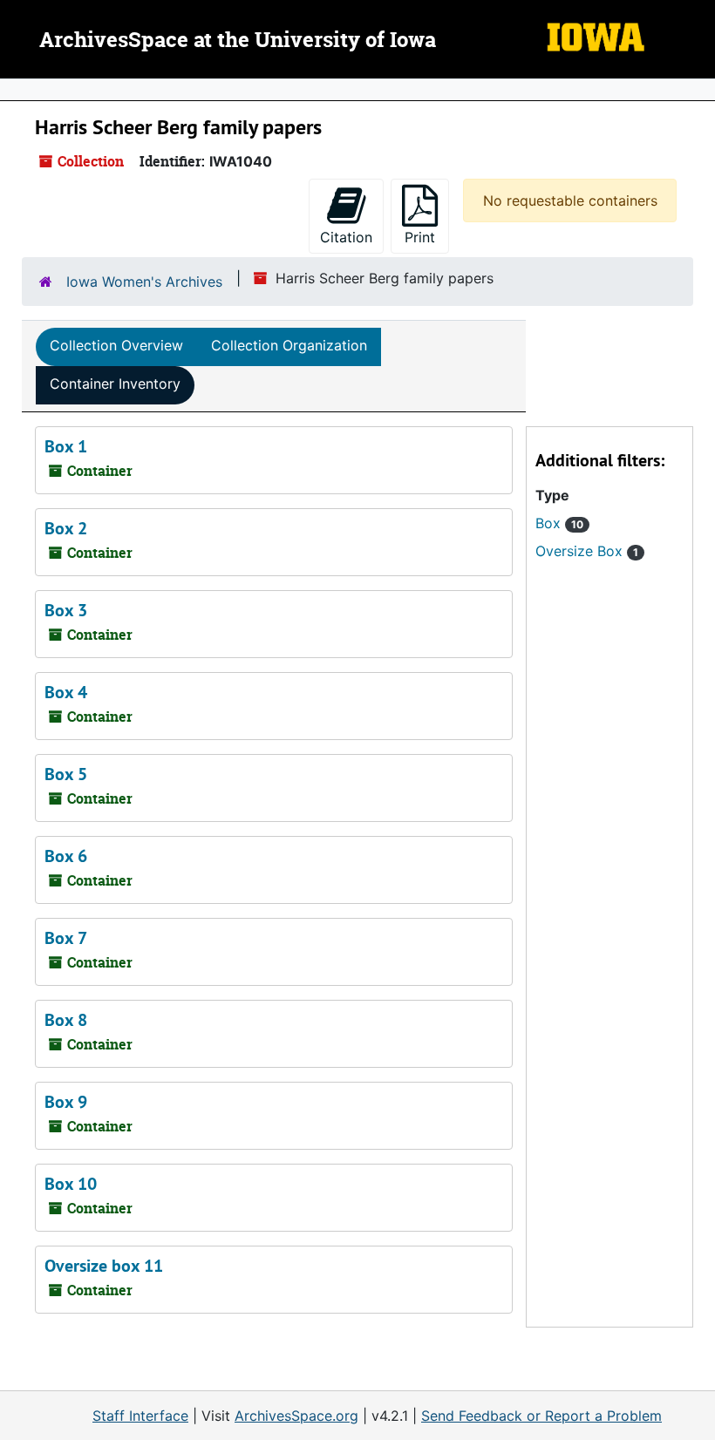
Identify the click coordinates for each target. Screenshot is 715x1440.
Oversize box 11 (103, 1265)
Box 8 (65, 1020)
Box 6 (65, 856)
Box (559, 523)
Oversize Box (586, 551)
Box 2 (65, 528)
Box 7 (65, 938)
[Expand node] (697, 89)
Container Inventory (115, 383)
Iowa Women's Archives (144, 281)
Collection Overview (116, 345)
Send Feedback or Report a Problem (541, 1415)
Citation (346, 237)
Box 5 (65, 774)
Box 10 (70, 1183)
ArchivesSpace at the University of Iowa (237, 41)
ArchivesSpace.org (296, 1415)
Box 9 (65, 1101)
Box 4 (65, 692)
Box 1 (65, 446)
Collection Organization (289, 345)
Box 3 (65, 610)
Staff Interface (140, 1415)
